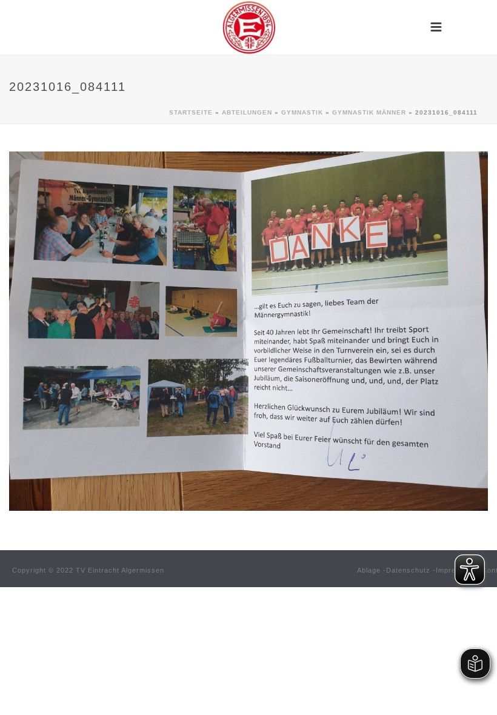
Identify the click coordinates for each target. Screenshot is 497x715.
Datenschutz (408, 570)
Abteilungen (247, 112)
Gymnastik (302, 112)
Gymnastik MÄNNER (369, 112)
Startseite (191, 112)
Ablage (369, 570)
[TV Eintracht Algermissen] (248, 27)
